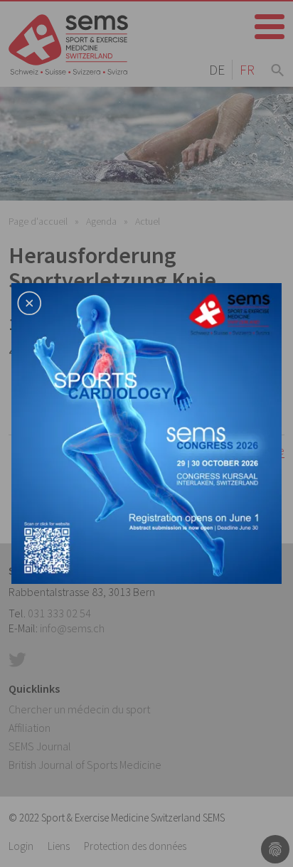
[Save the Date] (146, 432)
